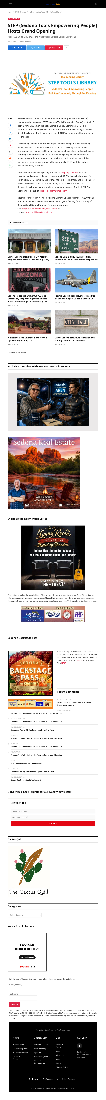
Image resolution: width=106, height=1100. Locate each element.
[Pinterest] (10, 145)
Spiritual (37, 1053)
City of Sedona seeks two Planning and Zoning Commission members (75, 339)
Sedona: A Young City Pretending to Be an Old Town (32, 730)
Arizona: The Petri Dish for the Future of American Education (36, 738)
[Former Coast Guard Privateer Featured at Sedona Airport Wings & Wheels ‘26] (76, 280)
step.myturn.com (69, 172)
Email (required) (16, 984)
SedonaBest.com (69, 1079)
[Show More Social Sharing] (66, 47)
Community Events (42, 1057)
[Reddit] (10, 158)
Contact (59, 1063)
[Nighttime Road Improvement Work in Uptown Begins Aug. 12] (29, 322)
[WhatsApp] (10, 165)
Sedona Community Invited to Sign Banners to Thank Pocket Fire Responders (76, 258)
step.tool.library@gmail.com (53, 191)
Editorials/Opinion (20, 1053)
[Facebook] (10, 125)
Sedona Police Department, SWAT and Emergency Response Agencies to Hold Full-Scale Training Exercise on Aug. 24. (28, 299)
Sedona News (14, 19)
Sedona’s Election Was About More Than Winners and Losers (74, 703)
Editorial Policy (62, 1067)
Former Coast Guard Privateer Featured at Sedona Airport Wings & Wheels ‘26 (75, 297)
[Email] (10, 151)
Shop (58, 1051)
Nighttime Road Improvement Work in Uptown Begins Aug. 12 (28, 339)
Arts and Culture (41, 1045)
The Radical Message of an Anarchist (26, 763)
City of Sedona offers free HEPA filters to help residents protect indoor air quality (28, 258)
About (58, 1059)
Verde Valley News (20, 1049)
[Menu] (10, 4)
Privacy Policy (51, 1088)
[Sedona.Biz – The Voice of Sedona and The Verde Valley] (53, 4)
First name (13, 994)
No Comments (26, 42)
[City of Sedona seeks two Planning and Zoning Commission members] (76, 322)
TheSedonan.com (50, 1079)
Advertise (60, 1055)
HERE (79, 660)
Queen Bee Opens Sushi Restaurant (26, 780)
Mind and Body (40, 1049)
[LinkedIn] (10, 138)
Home (10, 12)
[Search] (95, 4)
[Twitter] (10, 132)
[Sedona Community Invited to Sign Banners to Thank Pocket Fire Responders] (76, 241)
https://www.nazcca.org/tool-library (39, 208)
